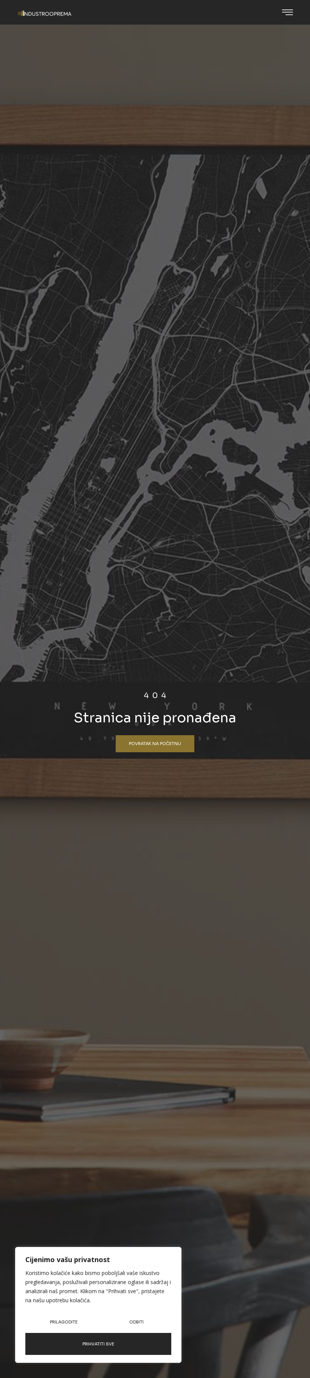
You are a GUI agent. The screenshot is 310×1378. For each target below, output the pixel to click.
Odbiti (136, 1322)
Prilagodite (64, 1322)
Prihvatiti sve (98, 1344)
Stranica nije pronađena (155, 717)
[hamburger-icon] (287, 13)
